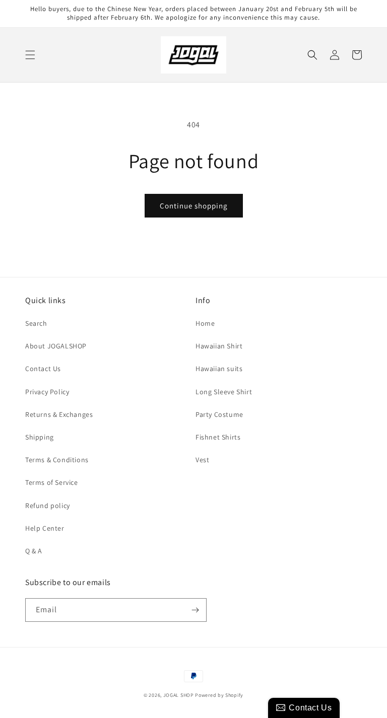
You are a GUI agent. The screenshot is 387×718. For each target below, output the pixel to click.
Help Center (44, 528)
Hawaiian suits (219, 368)
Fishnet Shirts (218, 437)
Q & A (33, 550)
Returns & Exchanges (59, 414)
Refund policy (47, 505)
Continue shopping (194, 205)
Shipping (39, 437)
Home (205, 323)
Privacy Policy (47, 391)
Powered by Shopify (219, 695)
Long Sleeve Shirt (224, 391)
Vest (202, 459)
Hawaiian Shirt (219, 345)
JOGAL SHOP (178, 695)
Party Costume (219, 414)
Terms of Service (51, 482)
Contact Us (43, 368)
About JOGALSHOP (56, 345)
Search (36, 323)
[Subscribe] (195, 610)
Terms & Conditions (57, 459)
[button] (30, 55)
